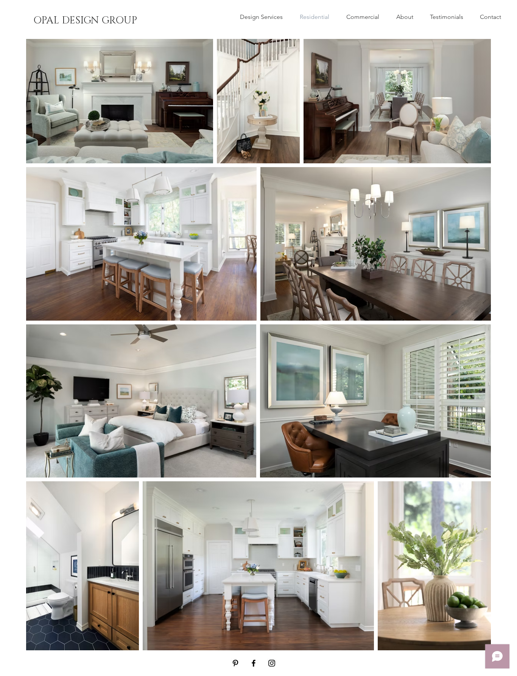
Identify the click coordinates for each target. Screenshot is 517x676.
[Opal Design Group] (235, 663)
